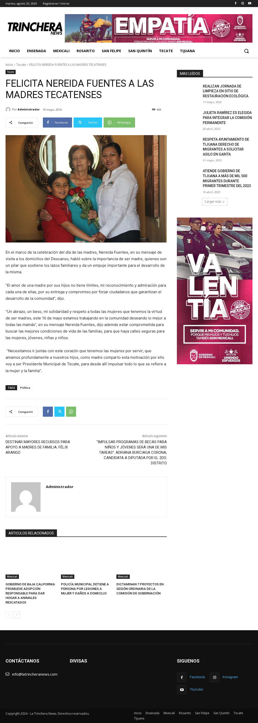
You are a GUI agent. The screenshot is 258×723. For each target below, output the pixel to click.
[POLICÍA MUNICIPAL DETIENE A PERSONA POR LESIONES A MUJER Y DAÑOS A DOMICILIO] (86, 561)
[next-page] (17, 615)
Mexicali (12, 576)
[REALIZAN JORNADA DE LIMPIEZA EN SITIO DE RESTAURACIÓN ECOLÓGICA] (188, 92)
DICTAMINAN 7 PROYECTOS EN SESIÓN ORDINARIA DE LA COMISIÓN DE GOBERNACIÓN (140, 588)
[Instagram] (242, 4)
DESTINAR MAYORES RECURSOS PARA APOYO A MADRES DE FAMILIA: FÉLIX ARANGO (38, 447)
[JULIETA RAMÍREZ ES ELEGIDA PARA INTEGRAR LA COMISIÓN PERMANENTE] (188, 118)
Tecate (21, 65)
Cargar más (213, 201)
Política (25, 387)
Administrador (29, 109)
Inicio (9, 65)
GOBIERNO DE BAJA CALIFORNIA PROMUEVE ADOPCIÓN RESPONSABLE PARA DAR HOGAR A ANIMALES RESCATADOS (30, 593)
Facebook (197, 677)
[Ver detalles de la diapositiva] (158, 28)
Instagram (230, 677)
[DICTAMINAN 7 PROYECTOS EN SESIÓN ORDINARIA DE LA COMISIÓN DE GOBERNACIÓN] (141, 561)
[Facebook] (236, 4)
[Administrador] (9, 109)
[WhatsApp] (71, 412)
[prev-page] (9, 615)
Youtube (196, 689)
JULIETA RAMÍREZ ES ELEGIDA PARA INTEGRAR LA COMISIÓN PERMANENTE (227, 118)
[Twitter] (59, 412)
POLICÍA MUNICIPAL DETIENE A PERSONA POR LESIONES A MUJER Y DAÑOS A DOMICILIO (85, 588)
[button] (246, 51)
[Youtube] (249, 4)
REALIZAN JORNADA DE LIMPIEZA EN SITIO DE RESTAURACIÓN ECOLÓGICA (225, 91)
